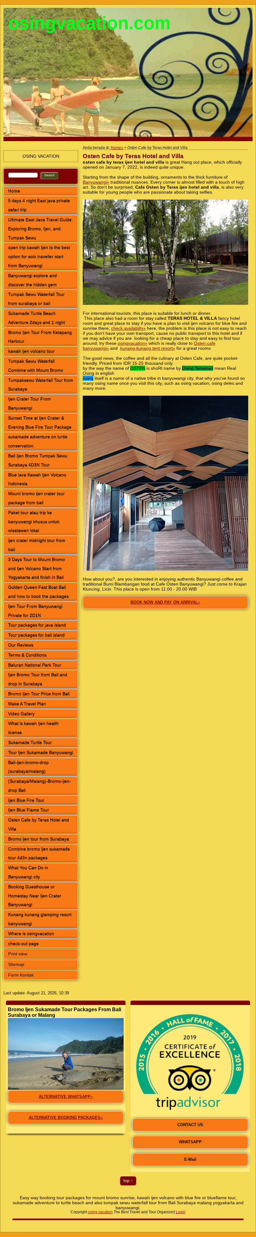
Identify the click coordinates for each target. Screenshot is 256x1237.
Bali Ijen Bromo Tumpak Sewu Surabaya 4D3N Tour (37, 460)
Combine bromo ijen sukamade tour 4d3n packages (39, 853)
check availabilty (127, 328)
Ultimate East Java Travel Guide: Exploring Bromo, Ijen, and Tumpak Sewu (40, 228)
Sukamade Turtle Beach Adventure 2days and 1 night (36, 318)
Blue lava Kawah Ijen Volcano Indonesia (37, 479)
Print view (17, 953)
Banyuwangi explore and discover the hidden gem (32, 280)
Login (180, 1212)
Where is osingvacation (31, 933)
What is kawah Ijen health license (33, 728)
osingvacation (131, 343)
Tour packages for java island (37, 624)
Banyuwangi (95, 182)
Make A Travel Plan (27, 703)
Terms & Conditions (27, 654)
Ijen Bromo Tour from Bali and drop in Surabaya (37, 679)
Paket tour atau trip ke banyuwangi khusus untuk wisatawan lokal (33, 521)
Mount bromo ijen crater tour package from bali (36, 498)
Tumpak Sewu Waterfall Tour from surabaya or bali (36, 299)
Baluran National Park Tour (34, 664)
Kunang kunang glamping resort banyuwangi (39, 919)
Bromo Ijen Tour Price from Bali (39, 693)
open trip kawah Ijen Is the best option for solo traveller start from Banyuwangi (39, 256)
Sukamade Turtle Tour (30, 742)
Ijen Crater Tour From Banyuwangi (29, 403)
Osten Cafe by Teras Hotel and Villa (38, 824)
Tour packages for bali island (36, 634)
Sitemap (16, 964)
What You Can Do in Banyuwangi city (28, 872)
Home (14, 190)
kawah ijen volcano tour (31, 351)
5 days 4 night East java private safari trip (39, 205)
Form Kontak (21, 974)
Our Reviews (20, 644)
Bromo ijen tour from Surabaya (38, 838)
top (126, 1180)
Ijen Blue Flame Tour (28, 809)
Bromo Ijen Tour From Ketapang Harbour (40, 337)
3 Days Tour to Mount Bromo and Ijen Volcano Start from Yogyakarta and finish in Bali (36, 568)
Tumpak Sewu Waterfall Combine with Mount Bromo (35, 366)
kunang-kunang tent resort (146, 348)
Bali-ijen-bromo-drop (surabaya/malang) (28, 767)
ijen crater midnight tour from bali (36, 545)
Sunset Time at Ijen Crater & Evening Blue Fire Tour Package (39, 422)
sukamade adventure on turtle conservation (37, 441)
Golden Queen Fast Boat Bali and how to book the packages (38, 592)
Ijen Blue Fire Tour (26, 800)
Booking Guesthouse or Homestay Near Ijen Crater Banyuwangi (34, 895)
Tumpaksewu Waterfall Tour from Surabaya (40, 385)
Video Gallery (21, 713)
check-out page (23, 943)
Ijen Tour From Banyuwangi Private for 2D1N (35, 611)
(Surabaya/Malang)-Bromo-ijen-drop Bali (39, 786)
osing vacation (100, 1212)
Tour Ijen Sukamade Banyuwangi (40, 752)
